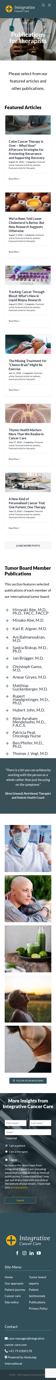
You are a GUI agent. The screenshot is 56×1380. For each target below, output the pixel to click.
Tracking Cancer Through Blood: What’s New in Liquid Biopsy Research (26, 296)
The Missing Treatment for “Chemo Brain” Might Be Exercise (28, 365)
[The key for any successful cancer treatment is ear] (28, 848)
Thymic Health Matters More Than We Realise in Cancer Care (26, 434)
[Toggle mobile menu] (49, 5)
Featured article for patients (27, 165)
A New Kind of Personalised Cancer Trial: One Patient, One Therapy (27, 503)
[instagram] (24, 1253)
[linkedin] (32, 1253)
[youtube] (39, 1253)
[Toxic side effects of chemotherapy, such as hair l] (28, 898)
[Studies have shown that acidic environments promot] (28, 948)
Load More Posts (28, 545)
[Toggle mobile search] (43, 5)
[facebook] (17, 1253)
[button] (28, 611)
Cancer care (13, 1296)
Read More (14, 178)
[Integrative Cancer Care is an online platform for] (28, 999)
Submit (20, 1200)
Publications (37, 1302)
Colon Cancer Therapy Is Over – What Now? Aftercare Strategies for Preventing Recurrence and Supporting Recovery (27, 150)
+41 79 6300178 (20, 1351)
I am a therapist (18, 1151)
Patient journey (15, 1289)
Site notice (12, 1302)
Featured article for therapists (22, 168)
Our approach (14, 1283)
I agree (13, 1159)
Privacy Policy (38, 1308)
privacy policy (19, 1187)
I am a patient (17, 1145)
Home (9, 1277)
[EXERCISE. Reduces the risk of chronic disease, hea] (28, 1049)
